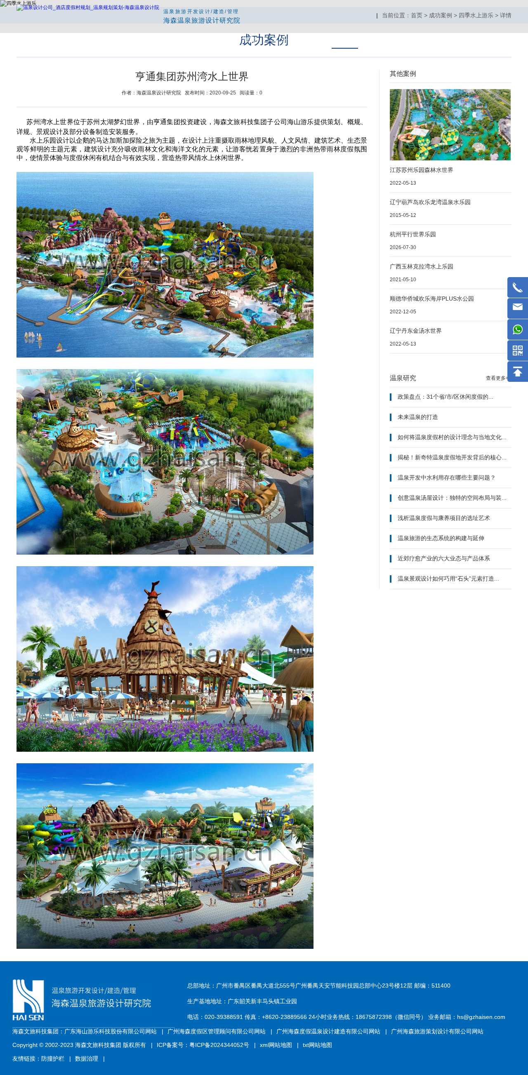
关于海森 (242, 39)
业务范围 (293, 39)
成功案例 (345, 39)
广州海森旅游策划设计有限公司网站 (437, 1031)
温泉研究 (447, 39)
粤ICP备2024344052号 (219, 1045)
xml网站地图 (276, 1045)
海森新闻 (396, 39)
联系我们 (498, 39)
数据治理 (86, 1058)
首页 (198, 39)
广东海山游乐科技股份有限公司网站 (110, 1031)
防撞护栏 (52, 1058)
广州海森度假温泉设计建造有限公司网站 (328, 1031)
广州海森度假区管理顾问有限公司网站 (216, 1031)
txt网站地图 (317, 1045)
